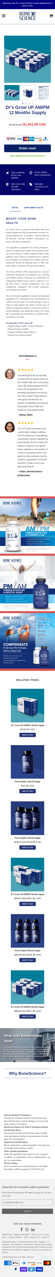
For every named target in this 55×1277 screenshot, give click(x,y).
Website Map (7, 1235)
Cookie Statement (15, 1237)
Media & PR (34, 1237)
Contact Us (45, 1237)
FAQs (26, 1237)
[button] (22, 103)
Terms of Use (36, 1235)
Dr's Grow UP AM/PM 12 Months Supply (27, 110)
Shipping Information (22, 1235)
